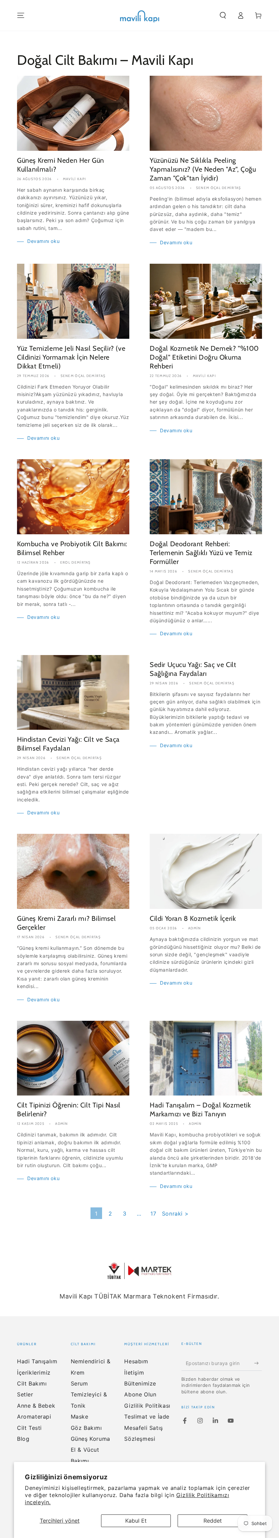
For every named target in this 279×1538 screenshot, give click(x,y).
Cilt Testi (29, 1427)
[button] (223, 15)
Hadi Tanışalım (37, 1361)
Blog (23, 1438)
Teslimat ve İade (146, 1416)
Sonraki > (175, 1213)
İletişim (134, 1372)
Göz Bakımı (86, 1427)
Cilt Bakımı (32, 1383)
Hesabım (136, 1361)
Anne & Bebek (36, 1405)
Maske (79, 1416)
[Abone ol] (258, 1362)
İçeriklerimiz (34, 1372)
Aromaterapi (34, 1416)
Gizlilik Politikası (147, 1405)
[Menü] (21, 15)
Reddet (212, 1520)
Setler (25, 1394)
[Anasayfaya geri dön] (139, 15)
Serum (79, 1383)
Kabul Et (136, 1520)
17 (153, 1213)
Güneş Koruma (90, 1438)
